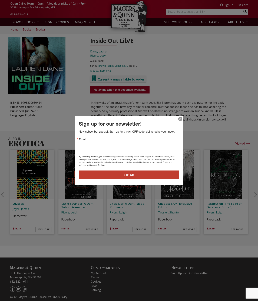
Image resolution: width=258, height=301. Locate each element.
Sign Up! (129, 174)
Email (82, 139)
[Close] (180, 119)
